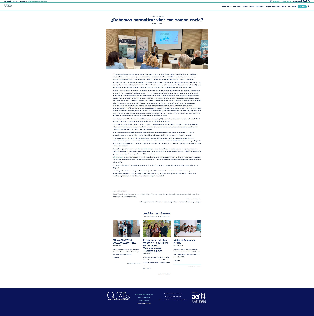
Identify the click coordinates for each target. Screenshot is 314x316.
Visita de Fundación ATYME (184, 241)
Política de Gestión (144, 300)
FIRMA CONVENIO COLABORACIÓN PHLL (124, 241)
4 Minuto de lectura (157, 16)
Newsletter (276, 1)
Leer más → (117, 257)
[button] (308, 6)
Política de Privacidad (144, 297)
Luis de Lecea (117, 157)
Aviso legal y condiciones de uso (144, 294)
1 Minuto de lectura (133, 263)
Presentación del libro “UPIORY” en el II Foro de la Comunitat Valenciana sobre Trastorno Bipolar (155, 245)
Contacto (287, 1)
